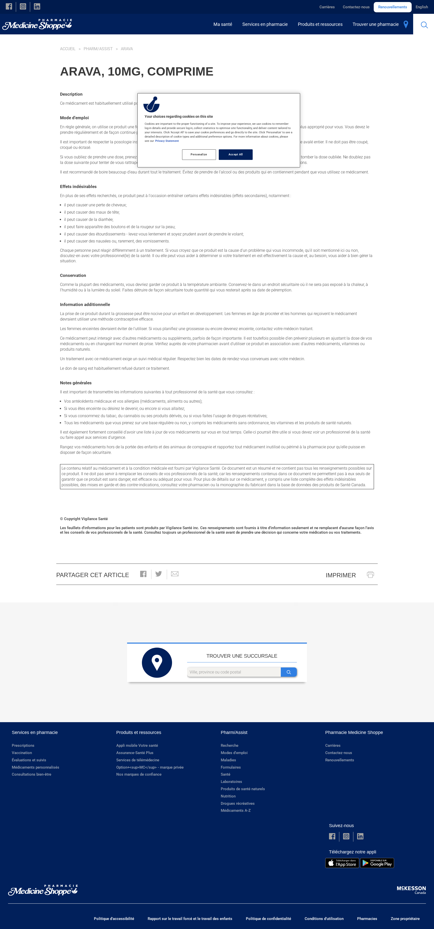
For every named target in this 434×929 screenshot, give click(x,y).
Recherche (229, 745)
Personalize (199, 154)
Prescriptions (23, 745)
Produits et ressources (138, 732)
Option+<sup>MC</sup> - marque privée (150, 767)
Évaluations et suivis (29, 760)
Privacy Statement (167, 141)
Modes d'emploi (234, 753)
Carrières (327, 7)
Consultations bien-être (31, 774)
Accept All (236, 154)
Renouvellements (392, 7)
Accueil (68, 48)
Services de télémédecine (137, 760)
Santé (225, 774)
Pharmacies (367, 918)
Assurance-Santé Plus (134, 753)
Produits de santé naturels (243, 789)
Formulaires (231, 767)
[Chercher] (289, 672)
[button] (9, 7)
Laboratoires (231, 781)
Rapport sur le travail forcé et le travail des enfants (190, 918)
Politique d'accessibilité (114, 918)
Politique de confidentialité (268, 918)
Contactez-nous (356, 7)
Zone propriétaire (405, 918)
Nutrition (228, 796)
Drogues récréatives (238, 803)
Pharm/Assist (98, 48)
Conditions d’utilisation (324, 918)
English (422, 7)
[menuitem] (223, 24)
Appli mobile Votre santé (137, 745)
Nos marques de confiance (138, 774)
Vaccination (22, 753)
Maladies (228, 760)
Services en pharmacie (35, 732)
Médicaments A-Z (236, 810)
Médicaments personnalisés (35, 767)
